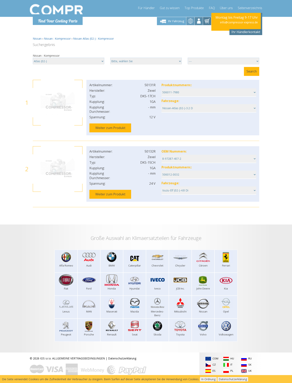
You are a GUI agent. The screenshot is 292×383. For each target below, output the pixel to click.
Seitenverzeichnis (250, 8)
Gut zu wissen (170, 8)
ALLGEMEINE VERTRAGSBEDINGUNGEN (78, 358)
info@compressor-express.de (239, 22)
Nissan (37, 38)
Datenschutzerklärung (122, 358)
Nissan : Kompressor (57, 38)
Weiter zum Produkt (110, 128)
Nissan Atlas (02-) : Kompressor (93, 38)
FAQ (212, 8)
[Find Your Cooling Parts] (56, 9)
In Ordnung (208, 379)
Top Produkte (194, 8)
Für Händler (146, 8)
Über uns (226, 8)
